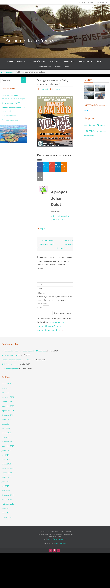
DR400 (85, 125)
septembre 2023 (8, 405)
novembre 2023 (8, 396)
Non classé (9, 72)
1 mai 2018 (44, 89)
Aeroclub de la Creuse (29, 40)
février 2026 (6, 383)
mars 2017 (6, 489)
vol (93, 135)
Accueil (90, 2)
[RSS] (58, 549)
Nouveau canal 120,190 (11, 103)
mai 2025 (5, 391)
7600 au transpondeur (10, 120)
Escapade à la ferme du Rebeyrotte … (65, 243)
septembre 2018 (8, 445)
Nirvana (56, 542)
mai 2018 (5, 454)
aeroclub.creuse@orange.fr (57, 538)
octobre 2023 (7, 400)
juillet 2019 (6, 418)
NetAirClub (81, 2)
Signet (42, 228)
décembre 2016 (8, 494)
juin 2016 (5, 507)
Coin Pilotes (100, 2)
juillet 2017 (6, 476)
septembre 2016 (8, 503)
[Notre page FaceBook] (54, 549)
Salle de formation (9, 116)
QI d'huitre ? (42, 302)
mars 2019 (6, 427)
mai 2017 (5, 485)
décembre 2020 (8, 414)
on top (104, 131)
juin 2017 (5, 480)
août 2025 (5, 387)
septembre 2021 (8, 409)
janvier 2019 (6, 436)
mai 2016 (5, 511)
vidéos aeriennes (88, 135)
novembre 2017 (8, 467)
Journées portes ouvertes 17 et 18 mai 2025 (18, 358)
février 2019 (6, 431)
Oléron (100, 131)
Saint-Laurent (88, 111)
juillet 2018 (6, 449)
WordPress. (63, 542)
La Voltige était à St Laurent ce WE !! (45, 243)
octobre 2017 (7, 471)
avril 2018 (6, 458)
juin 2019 (5, 423)
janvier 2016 (6, 516)
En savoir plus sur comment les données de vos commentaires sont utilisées (50, 325)
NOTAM (96, 131)
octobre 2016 (7, 498)
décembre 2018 (8, 440)
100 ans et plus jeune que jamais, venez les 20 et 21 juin (24, 350)
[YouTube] (50, 549)
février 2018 (6, 463)
